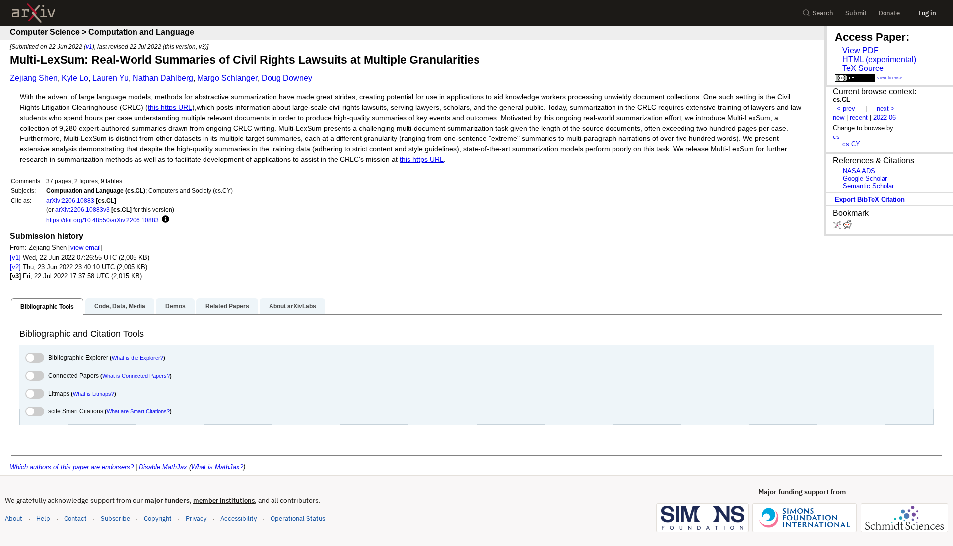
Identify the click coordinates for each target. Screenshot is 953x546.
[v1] (15, 257)
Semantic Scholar (868, 186)
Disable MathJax (163, 467)
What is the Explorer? (137, 358)
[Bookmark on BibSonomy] (838, 227)
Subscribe (115, 518)
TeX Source (863, 68)
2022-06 (884, 117)
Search (823, 13)
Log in (927, 13)
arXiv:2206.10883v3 (82, 209)
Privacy (196, 518)
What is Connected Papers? (136, 376)
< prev (846, 108)
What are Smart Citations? (138, 411)
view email (85, 247)
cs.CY (851, 144)
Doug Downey (287, 78)
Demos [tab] (175, 306)
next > (886, 108)
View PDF (860, 50)
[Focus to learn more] (164, 219)
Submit (856, 13)
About (13, 518)
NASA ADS (859, 171)
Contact (75, 518)
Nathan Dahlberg (163, 78)
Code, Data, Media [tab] (119, 306)
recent (859, 117)
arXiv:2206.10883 (70, 200)
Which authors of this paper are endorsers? (72, 467)
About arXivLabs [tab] (292, 306)
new (838, 117)
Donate (889, 13)
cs (836, 136)
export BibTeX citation (870, 199)
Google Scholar (865, 178)
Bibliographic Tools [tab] (47, 306)
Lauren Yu (110, 78)
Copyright (158, 518)
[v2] (15, 267)
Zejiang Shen (34, 78)
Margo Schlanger (227, 78)
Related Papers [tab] (227, 306)
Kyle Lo (75, 78)
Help (43, 518)
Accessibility (238, 518)
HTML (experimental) (879, 59)
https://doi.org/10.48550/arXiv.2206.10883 (102, 220)
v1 (89, 46)
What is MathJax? (217, 467)
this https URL (170, 107)
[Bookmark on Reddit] (847, 227)
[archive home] (33, 13)
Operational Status (298, 518)
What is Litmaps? (93, 394)
